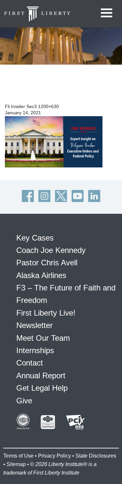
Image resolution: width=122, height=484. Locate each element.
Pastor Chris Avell (46, 262)
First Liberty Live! (45, 312)
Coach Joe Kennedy (51, 250)
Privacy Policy (54, 456)
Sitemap (16, 464)
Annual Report (40, 375)
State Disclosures (95, 456)
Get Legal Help (42, 387)
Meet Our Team (43, 338)
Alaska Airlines (41, 275)
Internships (35, 350)
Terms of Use (18, 456)
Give (24, 400)
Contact (29, 362)
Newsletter (34, 325)
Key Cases (35, 237)
